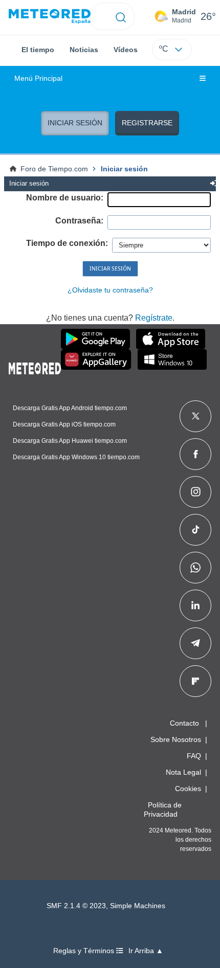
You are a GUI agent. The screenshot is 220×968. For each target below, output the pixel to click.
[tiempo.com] (50, 17)
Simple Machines (137, 906)
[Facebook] (195, 454)
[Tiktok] (196, 530)
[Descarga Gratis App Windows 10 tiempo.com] (172, 359)
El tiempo (37, 50)
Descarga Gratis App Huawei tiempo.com (70, 440)
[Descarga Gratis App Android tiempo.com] (95, 339)
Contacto (184, 723)
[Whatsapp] (195, 567)
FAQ (194, 756)
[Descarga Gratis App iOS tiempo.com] (170, 339)
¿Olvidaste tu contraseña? (110, 290)
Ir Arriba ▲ (145, 951)
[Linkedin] (195, 605)
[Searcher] (121, 16)
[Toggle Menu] (203, 79)
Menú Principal (38, 78)
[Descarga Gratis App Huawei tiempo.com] (96, 359)
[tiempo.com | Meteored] (35, 366)
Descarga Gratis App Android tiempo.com (70, 408)
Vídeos (126, 50)
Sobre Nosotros (175, 739)
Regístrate (153, 317)
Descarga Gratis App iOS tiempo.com (64, 424)
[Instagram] (196, 492)
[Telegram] (195, 643)
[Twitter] (196, 416)
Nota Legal (183, 772)
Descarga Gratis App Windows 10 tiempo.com (76, 457)
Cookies (188, 788)
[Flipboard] (195, 681)
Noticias (84, 50)
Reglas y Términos (84, 951)
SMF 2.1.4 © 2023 (76, 906)
